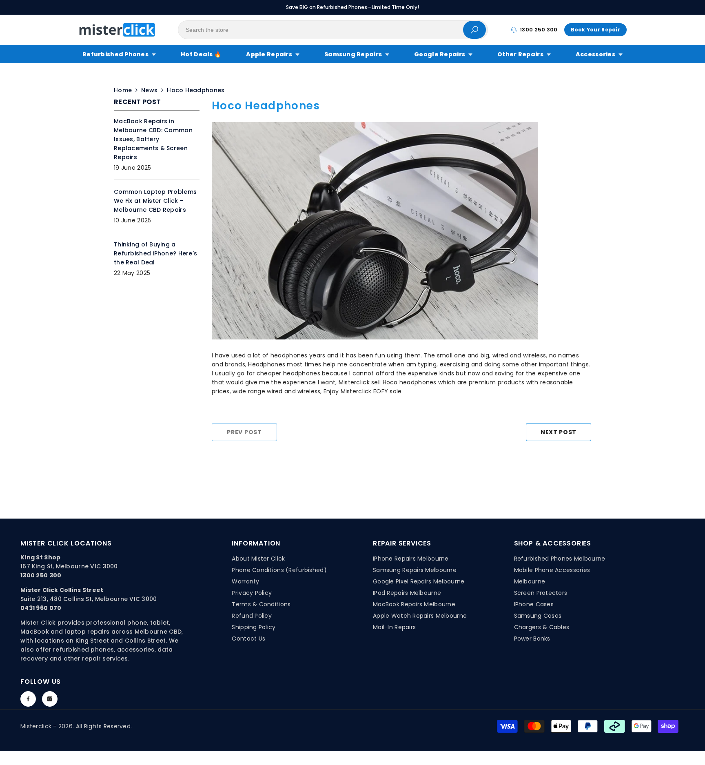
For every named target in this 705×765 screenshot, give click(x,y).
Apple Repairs (269, 54)
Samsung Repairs (353, 54)
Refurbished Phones (115, 54)
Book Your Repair (595, 29)
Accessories (595, 54)
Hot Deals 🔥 (201, 54)
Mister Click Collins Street (62, 590)
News (149, 90)
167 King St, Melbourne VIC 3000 (69, 566)
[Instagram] (50, 699)
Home (123, 90)
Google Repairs (439, 54)
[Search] (333, 29)
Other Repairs (520, 54)
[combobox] (320, 30)
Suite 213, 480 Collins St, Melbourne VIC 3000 (88, 599)
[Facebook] (28, 699)
